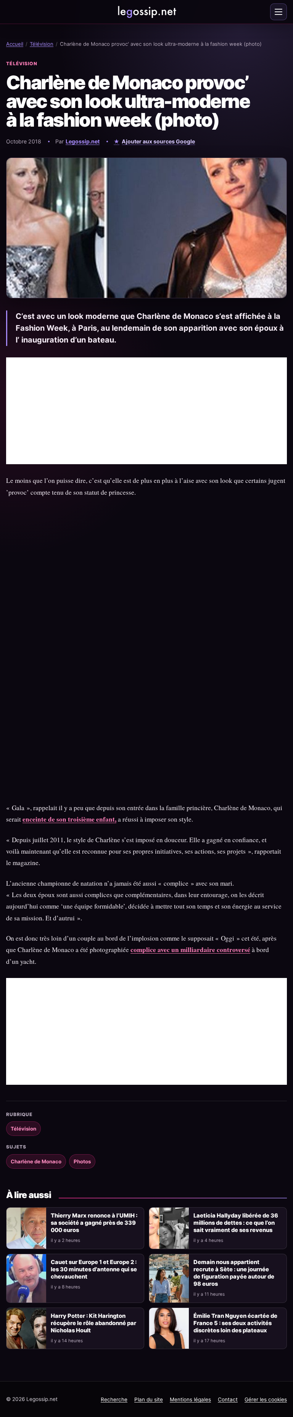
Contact (228, 1399)
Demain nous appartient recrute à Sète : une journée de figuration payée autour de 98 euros (233, 1273)
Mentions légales (190, 1399)
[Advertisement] (146, 410)
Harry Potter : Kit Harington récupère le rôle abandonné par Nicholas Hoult (93, 1323)
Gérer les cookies (266, 1399)
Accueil (14, 44)
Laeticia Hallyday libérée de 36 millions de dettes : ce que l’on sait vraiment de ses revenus (235, 1223)
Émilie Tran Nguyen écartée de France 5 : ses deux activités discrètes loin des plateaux (235, 1323)
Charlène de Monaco (36, 1161)
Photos (82, 1161)
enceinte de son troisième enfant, (69, 819)
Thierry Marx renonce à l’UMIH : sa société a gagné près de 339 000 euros (94, 1223)
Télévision (41, 44)
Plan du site (148, 1399)
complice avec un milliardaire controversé (190, 949)
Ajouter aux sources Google (158, 141)
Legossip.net (83, 141)
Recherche (114, 1399)
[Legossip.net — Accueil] (146, 12)
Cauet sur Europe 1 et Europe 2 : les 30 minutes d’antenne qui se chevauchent (94, 1269)
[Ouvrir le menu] (278, 11)
